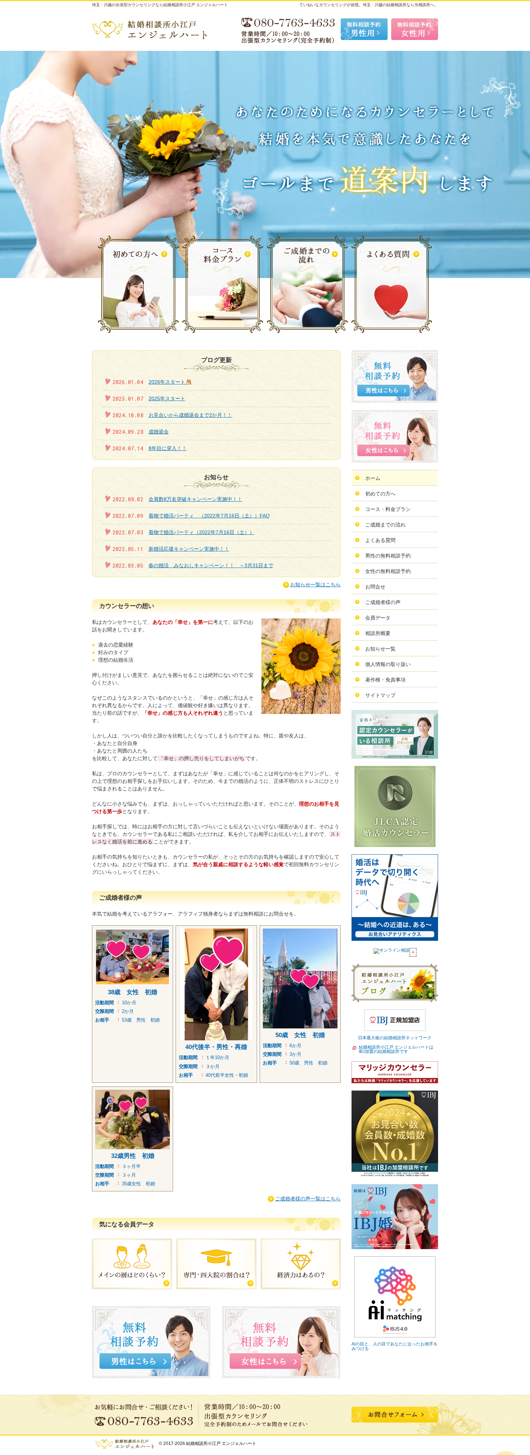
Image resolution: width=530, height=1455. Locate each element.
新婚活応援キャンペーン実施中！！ (189, 549)
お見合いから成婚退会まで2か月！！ (190, 415)
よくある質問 (380, 540)
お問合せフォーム (395, 1415)
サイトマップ (380, 695)
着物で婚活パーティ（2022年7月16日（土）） (202, 532)
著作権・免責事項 (385, 680)
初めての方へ (380, 494)
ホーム (372, 478)
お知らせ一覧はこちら (315, 584)
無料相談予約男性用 (364, 29)
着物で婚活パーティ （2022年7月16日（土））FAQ (209, 516)
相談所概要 (377, 633)
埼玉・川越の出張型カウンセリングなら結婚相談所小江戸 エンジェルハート (160, 5)
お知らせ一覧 (380, 649)
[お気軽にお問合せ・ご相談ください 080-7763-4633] (288, 29)
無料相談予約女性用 (414, 29)
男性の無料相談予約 (388, 556)
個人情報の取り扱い (388, 664)
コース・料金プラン (388, 509)
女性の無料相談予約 (388, 571)
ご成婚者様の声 (383, 602)
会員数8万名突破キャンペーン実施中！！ (195, 499)
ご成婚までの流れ (385, 525)
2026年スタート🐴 (170, 382)
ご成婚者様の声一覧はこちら (308, 1199)
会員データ (377, 618)
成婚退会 (159, 432)
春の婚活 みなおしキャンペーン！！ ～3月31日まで (211, 565)
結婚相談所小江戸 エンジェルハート (221, 1443)
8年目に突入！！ (168, 448)
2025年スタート (167, 398)
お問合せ (375, 587)
